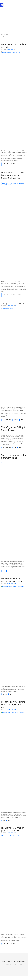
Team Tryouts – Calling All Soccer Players (13, 428)
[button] (1, 5)
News (19, 294)
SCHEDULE (9, 961)
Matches (13, 163)
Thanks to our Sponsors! (20, 961)
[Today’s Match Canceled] (14, 308)
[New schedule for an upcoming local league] (14, 586)
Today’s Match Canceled (12, 303)
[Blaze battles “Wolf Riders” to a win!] (14, 52)
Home (3, 961)
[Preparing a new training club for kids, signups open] (14, 712)
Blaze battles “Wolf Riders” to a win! (14, 45)
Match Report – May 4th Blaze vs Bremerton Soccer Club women (12, 175)
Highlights (5, 163)
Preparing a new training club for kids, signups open (13, 704)
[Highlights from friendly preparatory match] (14, 835)
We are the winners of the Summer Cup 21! (13, 456)
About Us (8, 964)
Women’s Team (6, 295)
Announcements (7, 419)
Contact (20, 964)
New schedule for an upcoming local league (12, 579)
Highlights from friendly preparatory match (12, 829)
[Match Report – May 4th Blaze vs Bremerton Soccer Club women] (14, 183)
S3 (2, 36)
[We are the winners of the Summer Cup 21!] (14, 463)
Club (15, 447)
